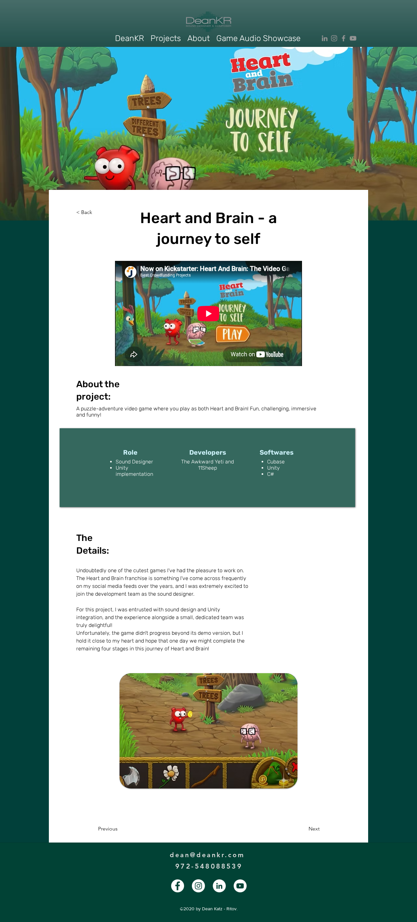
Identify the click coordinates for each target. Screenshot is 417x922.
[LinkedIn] (325, 38)
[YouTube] (353, 38)
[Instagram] (334, 38)
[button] (165, 38)
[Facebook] (343, 38)
